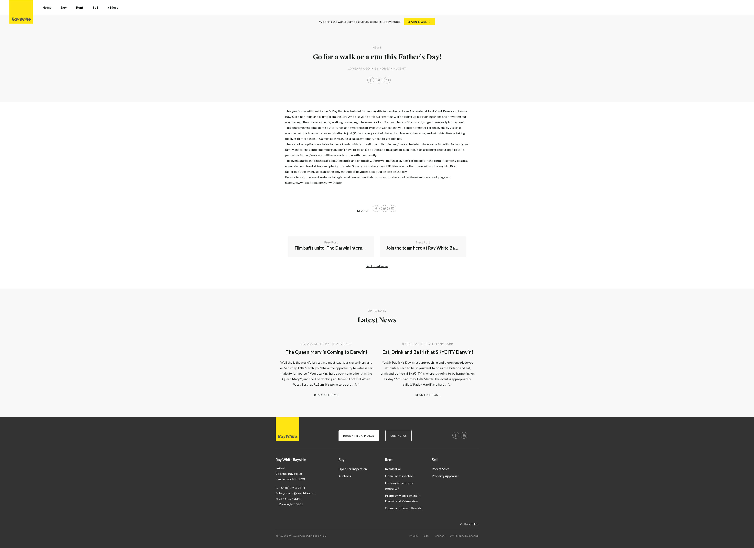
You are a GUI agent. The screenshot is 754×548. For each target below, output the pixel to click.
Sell (435, 459)
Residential (393, 469)
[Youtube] (464, 435)
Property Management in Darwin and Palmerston (402, 498)
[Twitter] (379, 80)
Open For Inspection (353, 469)
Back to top (471, 524)
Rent (389, 459)
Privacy (413, 535)
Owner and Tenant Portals (403, 508)
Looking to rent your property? (399, 485)
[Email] (387, 80)
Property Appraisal (445, 476)
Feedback (439, 535)
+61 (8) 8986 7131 (292, 487)
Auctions (345, 476)
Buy (342, 459)
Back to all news (377, 266)
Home (46, 7)
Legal (426, 535)
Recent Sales (440, 469)
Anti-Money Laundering (464, 535)
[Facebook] (370, 80)
